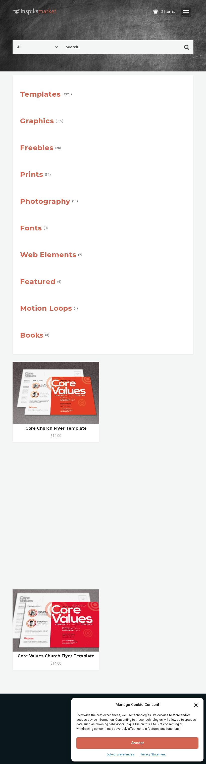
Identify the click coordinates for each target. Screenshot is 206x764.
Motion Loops (46, 308)
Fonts (31, 228)
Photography (45, 201)
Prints (31, 174)
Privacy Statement (153, 754)
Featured (38, 281)
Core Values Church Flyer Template (56, 656)
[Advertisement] (103, 518)
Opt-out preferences (120, 754)
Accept (137, 743)
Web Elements (48, 254)
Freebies (37, 147)
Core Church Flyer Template (56, 428)
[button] (195, 704)
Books (31, 335)
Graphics (37, 120)
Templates (40, 94)
